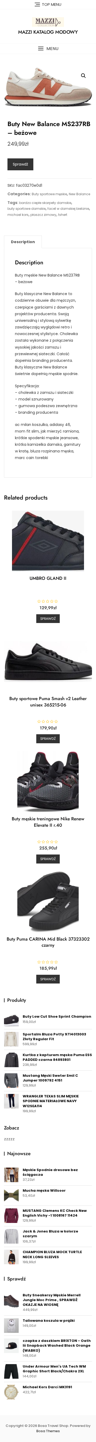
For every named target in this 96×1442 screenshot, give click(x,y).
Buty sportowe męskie (49, 194)
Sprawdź (20, 164)
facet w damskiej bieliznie (68, 208)
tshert (62, 214)
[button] (48, 48)
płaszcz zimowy (43, 214)
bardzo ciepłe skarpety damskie (45, 203)
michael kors (18, 214)
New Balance (79, 194)
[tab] (23, 241)
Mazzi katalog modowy (48, 32)
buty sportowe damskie (26, 208)
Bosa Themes (48, 1431)
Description (23, 241)
